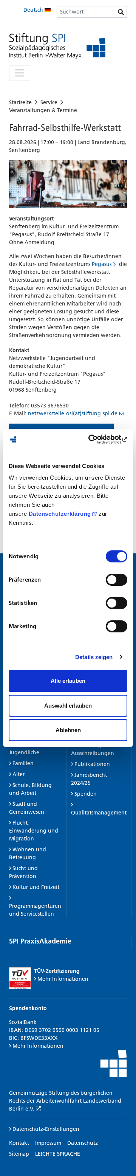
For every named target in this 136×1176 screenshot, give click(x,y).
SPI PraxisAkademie (40, 941)
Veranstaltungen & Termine (43, 110)
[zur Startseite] (57, 46)
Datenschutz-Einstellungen (45, 1129)
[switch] (116, 580)
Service (48, 102)
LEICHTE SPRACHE (57, 1153)
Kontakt (19, 1143)
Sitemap (19, 1153)
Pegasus (101, 264)
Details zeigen (94, 657)
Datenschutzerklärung (60, 514)
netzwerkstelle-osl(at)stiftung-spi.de (72, 413)
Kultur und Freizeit (35, 887)
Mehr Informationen (62, 978)
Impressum (48, 1143)
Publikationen (92, 764)
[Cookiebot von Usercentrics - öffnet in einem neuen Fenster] (96, 439)
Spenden (85, 793)
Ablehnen (68, 730)
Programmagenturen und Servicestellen (35, 910)
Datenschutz (82, 1143)
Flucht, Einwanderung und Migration (33, 830)
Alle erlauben (68, 681)
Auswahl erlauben (68, 705)
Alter (18, 774)
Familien (23, 763)
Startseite (20, 102)
